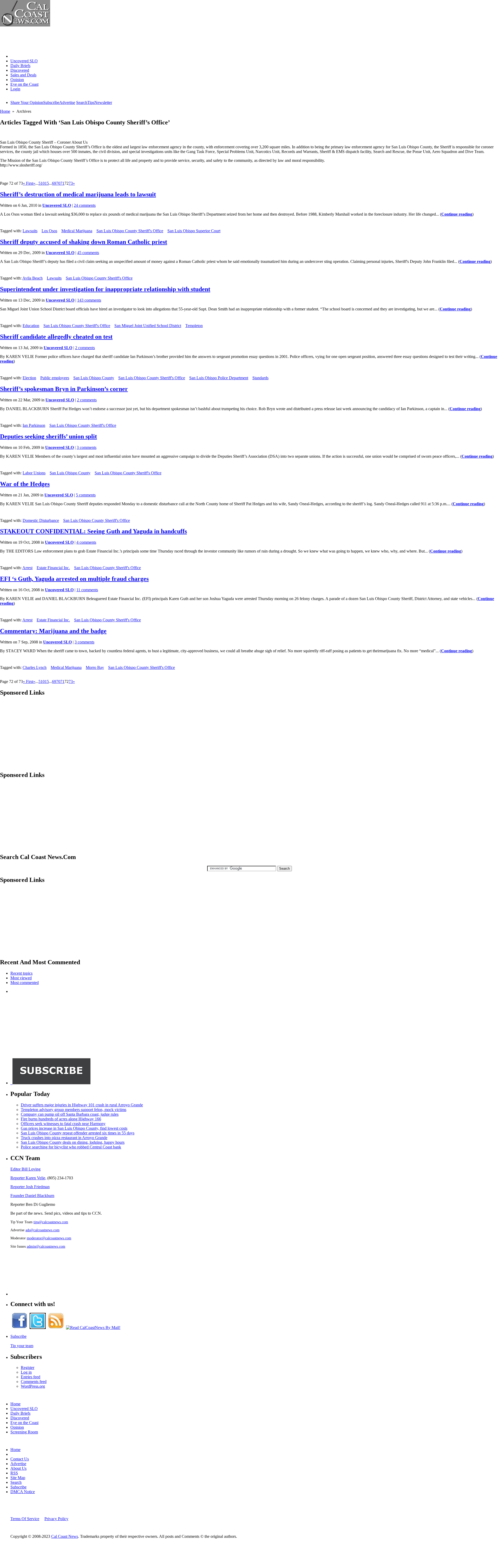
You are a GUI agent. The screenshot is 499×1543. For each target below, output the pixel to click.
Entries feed (30, 1377)
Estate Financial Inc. (53, 568)
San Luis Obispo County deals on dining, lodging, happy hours (72, 1142)
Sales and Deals (23, 75)
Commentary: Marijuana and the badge (53, 631)
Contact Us (19, 1459)
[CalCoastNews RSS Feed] (56, 1327)
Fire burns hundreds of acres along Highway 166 (61, 1119)
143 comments (89, 300)
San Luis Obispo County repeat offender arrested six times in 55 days (77, 1133)
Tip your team (21, 1346)
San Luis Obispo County (93, 378)
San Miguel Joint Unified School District (147, 325)
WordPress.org (33, 1386)
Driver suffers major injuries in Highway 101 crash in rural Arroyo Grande (82, 1105)
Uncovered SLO (24, 61)
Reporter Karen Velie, (28, 1178)
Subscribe (51, 102)
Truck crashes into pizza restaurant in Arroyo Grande (64, 1137)
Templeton (194, 325)
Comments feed (34, 1381)
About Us (18, 1468)
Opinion (17, 79)
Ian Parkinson (34, 425)
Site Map (17, 1477)
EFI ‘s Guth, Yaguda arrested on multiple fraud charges (74, 578)
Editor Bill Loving (25, 1169)
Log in (26, 1372)
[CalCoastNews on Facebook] (19, 1327)
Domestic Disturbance (41, 520)
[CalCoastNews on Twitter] (38, 1327)
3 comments (86, 447)
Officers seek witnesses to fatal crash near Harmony (63, 1123)
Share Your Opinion (26, 102)
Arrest (27, 568)
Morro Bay (95, 667)
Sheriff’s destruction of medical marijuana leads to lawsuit (78, 194)
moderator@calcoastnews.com (49, 1238)
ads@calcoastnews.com (42, 1230)
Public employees (54, 378)
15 (47, 183)
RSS (14, 1473)
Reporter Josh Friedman (30, 1187)
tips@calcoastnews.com (51, 1222)
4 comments (86, 542)
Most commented (24, 982)
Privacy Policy (56, 1519)
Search (81, 102)
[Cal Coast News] (25, 25)
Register (27, 1367)
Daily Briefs (20, 65)
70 (58, 183)
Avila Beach (32, 278)
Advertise (67, 102)
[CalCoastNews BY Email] (93, 1327)
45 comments (88, 252)
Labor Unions (34, 473)
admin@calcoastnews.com (46, 1246)
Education (31, 325)
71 (62, 183)
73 (71, 183)
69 (54, 183)
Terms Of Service (24, 1519)
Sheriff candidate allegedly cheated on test (56, 336)
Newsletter (103, 102)
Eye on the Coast (24, 84)
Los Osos (49, 231)
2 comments (85, 347)
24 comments (85, 205)
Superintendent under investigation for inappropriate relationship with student (105, 289)
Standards (260, 378)
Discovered (19, 70)
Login (15, 89)
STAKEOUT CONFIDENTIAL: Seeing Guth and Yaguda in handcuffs (93, 531)
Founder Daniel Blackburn (32, 1195)
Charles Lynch (35, 667)
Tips (90, 102)
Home (15, 56)
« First (28, 183)
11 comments (87, 590)
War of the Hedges (25, 484)
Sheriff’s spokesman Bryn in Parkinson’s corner (64, 388)
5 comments (86, 495)
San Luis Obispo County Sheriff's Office (129, 231)
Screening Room (24, 1432)
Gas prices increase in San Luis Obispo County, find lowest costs (74, 1128)
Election (29, 378)
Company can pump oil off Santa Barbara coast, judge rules (70, 1114)
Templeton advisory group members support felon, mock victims (73, 1109)
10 (43, 183)
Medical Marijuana (76, 231)
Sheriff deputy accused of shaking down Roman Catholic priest (83, 241)
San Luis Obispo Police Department (218, 378)
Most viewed (21, 978)
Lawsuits (30, 231)
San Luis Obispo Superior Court (193, 231)
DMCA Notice (22, 1491)
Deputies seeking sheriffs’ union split (48, 436)
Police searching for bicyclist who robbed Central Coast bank (71, 1147)
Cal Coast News (64, 1536)
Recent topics (21, 973)
